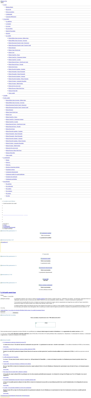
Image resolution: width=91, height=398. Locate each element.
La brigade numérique (8, 292)
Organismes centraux (10, 169)
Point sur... (8, 162)
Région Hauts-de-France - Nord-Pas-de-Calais (18, 62)
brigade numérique (41, 298)
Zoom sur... (8, 164)
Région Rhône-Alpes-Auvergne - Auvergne (18, 40)
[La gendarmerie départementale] (45, 267)
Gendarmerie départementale (12, 172)
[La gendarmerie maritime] (45, 233)
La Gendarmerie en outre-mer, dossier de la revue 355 (14, 342)
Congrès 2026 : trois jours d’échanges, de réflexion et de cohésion (17, 363)
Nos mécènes (8, 183)
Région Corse (11, 52)
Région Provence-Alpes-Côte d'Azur (16, 88)
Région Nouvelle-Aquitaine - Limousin (17, 76)
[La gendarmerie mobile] (45, 258)
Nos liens (8, 195)
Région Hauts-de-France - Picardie (16, 64)
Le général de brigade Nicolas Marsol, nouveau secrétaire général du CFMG (19, 349)
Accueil (4, 4)
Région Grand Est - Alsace (14, 54)
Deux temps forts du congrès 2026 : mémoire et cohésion (15, 371)
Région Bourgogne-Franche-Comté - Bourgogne (19, 43)
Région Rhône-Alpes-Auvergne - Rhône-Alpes (18, 38)
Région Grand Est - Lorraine (15, 59)
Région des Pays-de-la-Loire (15, 86)
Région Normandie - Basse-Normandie (17, 71)
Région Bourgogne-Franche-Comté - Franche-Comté (20, 45)
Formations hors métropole (11, 176)
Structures (8, 33)
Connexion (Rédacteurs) (11, 16)
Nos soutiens (8, 188)
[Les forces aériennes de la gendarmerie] (45, 285)
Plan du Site (8, 9)
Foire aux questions (10, 11)
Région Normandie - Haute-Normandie (17, 74)
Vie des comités (6, 97)
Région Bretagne (12, 47)
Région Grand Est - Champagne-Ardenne (17, 57)
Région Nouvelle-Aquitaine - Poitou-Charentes (18, 78)
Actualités (5, 95)
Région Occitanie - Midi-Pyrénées (16, 83)
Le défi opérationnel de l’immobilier (10, 357)
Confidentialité (9, 14)
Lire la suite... (6, 346)
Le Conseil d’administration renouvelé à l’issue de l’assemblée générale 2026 (19, 379)
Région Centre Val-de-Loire (14, 50)
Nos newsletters (9, 28)
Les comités (8, 35)
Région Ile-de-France (13, 66)
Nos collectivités (9, 186)
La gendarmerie (6, 157)
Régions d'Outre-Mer (13, 90)
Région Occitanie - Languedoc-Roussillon (17, 81)
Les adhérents (9, 21)
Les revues (8, 26)
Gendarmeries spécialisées (11, 179)
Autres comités (12, 93)
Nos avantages (9, 191)
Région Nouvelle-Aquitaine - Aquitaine (17, 69)
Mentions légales (9, 7)
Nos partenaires (6, 181)
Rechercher (3, 311)
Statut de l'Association (10, 31)
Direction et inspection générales (13, 167)
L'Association (6, 19)
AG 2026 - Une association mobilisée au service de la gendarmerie (17, 387)
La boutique (8, 23)
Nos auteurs (8, 193)
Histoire (7, 160)
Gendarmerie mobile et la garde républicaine (15, 174)
